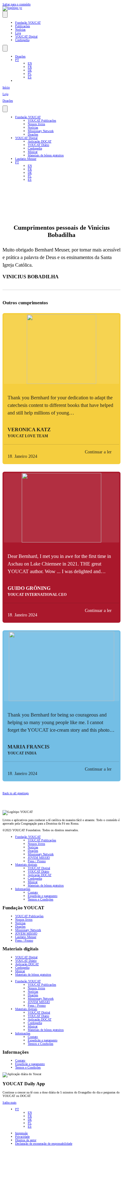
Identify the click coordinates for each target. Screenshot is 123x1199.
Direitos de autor (25, 1140)
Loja (18, 33)
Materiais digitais (26, 864)
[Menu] (5, 14)
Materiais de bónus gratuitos (46, 155)
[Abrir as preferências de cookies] (50, 1194)
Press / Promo (37, 861)
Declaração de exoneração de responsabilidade (43, 1143)
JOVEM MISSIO (39, 857)
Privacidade (22, 1136)
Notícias (20, 29)
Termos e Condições (40, 899)
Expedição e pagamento (42, 896)
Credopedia (22, 40)
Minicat (33, 152)
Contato (33, 892)
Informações (22, 889)
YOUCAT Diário (38, 145)
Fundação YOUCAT (28, 22)
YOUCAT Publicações (42, 120)
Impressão (21, 1133)
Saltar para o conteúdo (17, 4)
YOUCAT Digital (26, 36)
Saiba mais (9, 1102)
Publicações (22, 26)
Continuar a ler (98, 452)
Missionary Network (41, 131)
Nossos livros (36, 124)
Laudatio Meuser (25, 158)
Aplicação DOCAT (39, 141)
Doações (20, 56)
